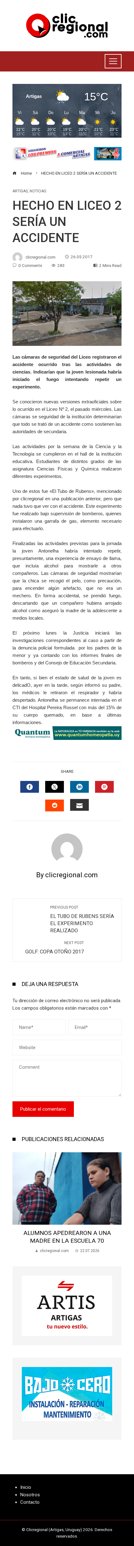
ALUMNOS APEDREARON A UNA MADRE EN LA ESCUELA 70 (67, 1236)
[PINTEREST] (104, 787)
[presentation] (18, 1203)
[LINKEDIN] (79, 787)
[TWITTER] (54, 787)
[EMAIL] (79, 805)
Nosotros (30, 1495)
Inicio (25, 1487)
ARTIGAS (20, 191)
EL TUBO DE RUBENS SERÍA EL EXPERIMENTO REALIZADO (82, 919)
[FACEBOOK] (29, 787)
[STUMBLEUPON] (54, 805)
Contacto (30, 1502)
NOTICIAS (38, 191)
